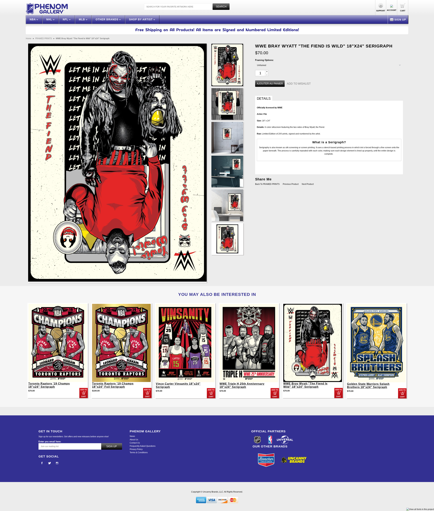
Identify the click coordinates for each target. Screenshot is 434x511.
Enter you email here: (49, 441)
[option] (58, 352)
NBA (33, 19)
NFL (66, 19)
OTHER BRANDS (107, 19)
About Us (134, 439)
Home (28, 38)
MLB (82, 19)
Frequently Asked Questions (142, 446)
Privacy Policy (136, 449)
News (132, 436)
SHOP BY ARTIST (141, 19)
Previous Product (291, 184)
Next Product (308, 184)
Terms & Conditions (139, 452)
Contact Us (135, 443)
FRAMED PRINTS (43, 38)
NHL (49, 19)
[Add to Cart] (83, 393)
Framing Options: (264, 60)
